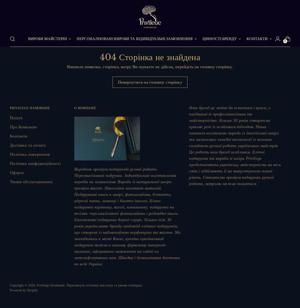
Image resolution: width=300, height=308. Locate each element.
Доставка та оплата (27, 145)
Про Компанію (23, 127)
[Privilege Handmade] (150, 17)
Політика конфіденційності (35, 163)
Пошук (16, 117)
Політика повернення (30, 154)
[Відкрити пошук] (12, 39)
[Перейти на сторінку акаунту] (277, 39)
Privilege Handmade (50, 285)
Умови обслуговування (31, 181)
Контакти (18, 136)
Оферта (17, 172)
